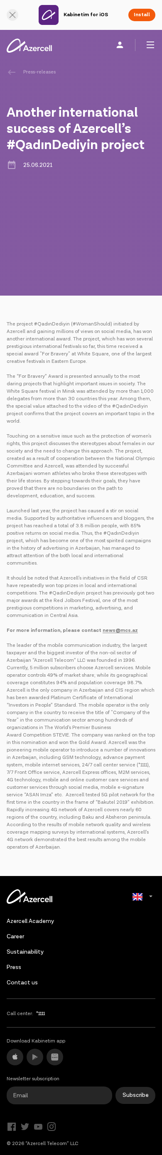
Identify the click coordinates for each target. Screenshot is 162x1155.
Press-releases (39, 72)
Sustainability (25, 952)
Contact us (22, 982)
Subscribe (136, 1095)
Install (142, 15)
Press (14, 967)
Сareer (15, 936)
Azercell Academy (30, 921)
